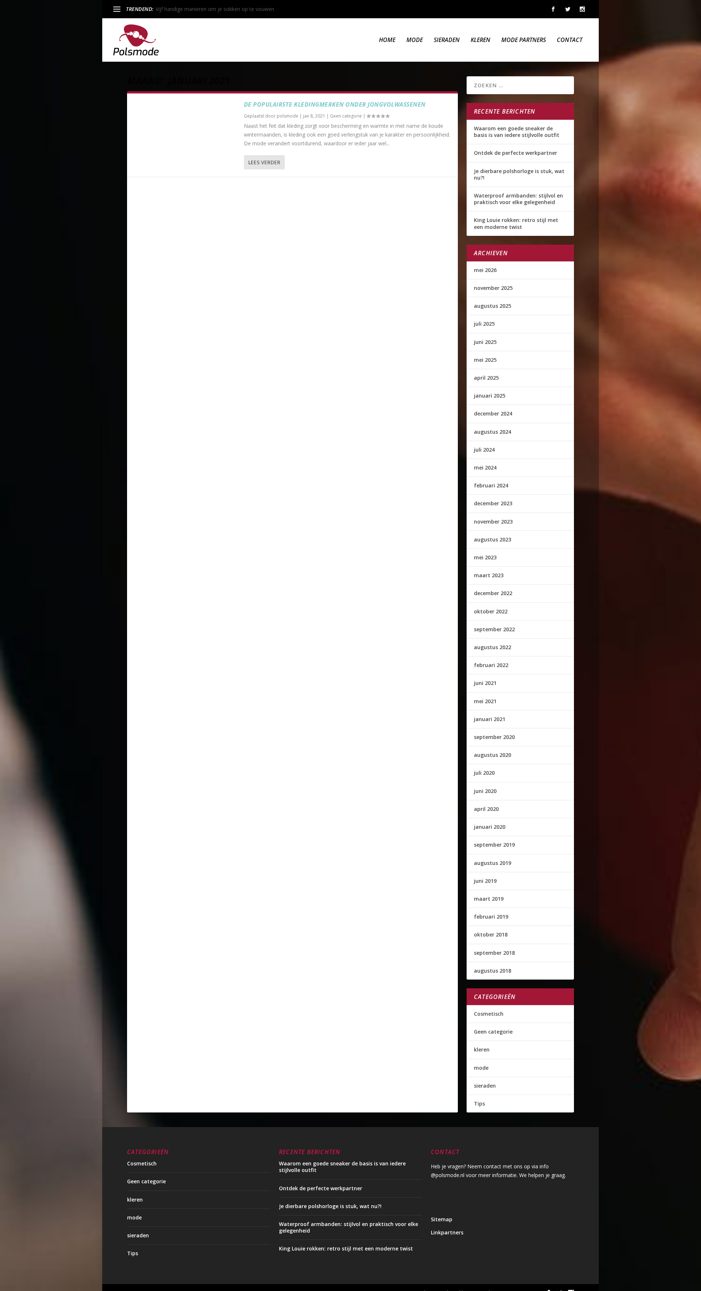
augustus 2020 (492, 754)
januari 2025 (489, 395)
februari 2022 (491, 665)
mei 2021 (485, 701)
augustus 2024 (492, 431)
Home (387, 40)
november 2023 (493, 521)
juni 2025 (485, 341)
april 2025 (486, 377)
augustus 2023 (492, 539)
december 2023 (493, 503)
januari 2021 (489, 719)
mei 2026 (485, 270)
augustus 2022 (492, 647)
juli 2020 (484, 772)
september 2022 (494, 629)
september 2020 (494, 736)
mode (414, 40)
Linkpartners (447, 1232)
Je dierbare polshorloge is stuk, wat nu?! (519, 174)
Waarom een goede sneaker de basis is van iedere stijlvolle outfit (516, 131)
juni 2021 (485, 682)
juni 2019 (485, 880)
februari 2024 (491, 485)
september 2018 (494, 952)
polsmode (287, 116)
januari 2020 (489, 826)
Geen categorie (346, 116)
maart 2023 (488, 575)
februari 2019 (491, 916)
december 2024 (493, 413)
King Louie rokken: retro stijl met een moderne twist (516, 223)
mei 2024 (485, 467)
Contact (569, 40)
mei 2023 (485, 557)
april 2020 (486, 808)
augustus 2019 (492, 862)
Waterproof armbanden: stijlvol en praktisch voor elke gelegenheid (518, 199)
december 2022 (493, 593)
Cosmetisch (488, 1013)
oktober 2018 (490, 934)
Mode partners (523, 40)
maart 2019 (488, 898)
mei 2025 (485, 359)
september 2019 (494, 844)
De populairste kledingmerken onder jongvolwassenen (335, 104)
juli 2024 (484, 449)
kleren (480, 40)
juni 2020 (485, 791)
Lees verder (264, 162)
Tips (479, 1103)
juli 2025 (484, 323)
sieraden (447, 40)
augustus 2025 (492, 305)
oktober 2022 (490, 611)
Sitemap (441, 1219)
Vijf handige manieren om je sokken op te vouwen (215, 8)
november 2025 (493, 287)
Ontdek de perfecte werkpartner (515, 152)
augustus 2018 (492, 970)
